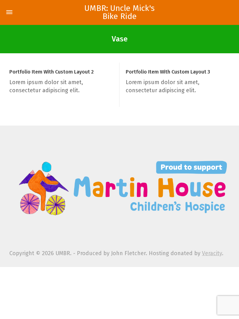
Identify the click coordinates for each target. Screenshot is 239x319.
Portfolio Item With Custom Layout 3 (168, 72)
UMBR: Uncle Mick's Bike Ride (119, 12)
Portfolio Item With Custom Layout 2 (51, 72)
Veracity (212, 253)
